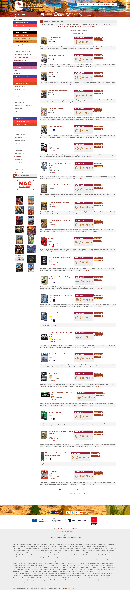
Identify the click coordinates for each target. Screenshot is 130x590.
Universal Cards (84, 577)
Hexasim (32, 561)
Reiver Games (53, 571)
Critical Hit (28, 550)
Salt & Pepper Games (92, 571)
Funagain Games (73, 557)
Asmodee (38, 546)
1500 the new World (54, 37)
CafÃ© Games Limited (45, 548)
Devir (91, 550)
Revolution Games (71, 571)
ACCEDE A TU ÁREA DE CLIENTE (106, 4)
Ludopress (65, 565)
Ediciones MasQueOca (92, 552)
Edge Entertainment (72, 552)
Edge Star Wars (81, 552)
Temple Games (58, 575)
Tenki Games (66, 575)
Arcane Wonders (98, 544)
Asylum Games (45, 546)
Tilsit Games (96, 575)
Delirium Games (75, 550)
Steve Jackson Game (106, 573)
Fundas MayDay (82, 557)
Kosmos (40, 563)
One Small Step (111, 567)
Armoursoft (16, 546)
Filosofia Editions (17, 557)
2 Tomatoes (22, 544)
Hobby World (56, 561)
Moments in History (18, 567)
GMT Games (91, 559)
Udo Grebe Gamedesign (69, 577)
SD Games (33, 573)
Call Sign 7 (54, 548)
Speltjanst (97, 573)
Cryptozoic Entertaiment (38, 550)
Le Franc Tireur (91, 563)
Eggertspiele (27, 554)
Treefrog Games (17, 577)
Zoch (34, 582)
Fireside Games (36, 557)
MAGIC (70, 565)
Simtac (82, 573)
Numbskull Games (84, 567)
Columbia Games (90, 548)
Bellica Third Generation (102, 546)
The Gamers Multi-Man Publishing (78, 575)
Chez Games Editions (68, 548)
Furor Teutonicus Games (93, 557)
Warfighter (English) (55, 412)
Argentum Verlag (110, 544)
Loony (36, 565)
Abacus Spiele (36, 544)
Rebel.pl (41, 571)
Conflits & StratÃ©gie (110, 548)
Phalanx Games (76, 569)
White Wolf (63, 580)
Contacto (51, 537)
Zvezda (38, 582)
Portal (91, 569)
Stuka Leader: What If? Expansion (61, 392)
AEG (66, 544)
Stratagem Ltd (16, 575)
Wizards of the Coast (84, 580)
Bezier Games (16, 548)
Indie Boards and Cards (84, 561)
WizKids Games (94, 580)
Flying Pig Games (57, 557)
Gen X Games (73, 559)
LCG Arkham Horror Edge (55, 563)
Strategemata (24, 575)
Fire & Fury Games (27, 557)
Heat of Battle (25, 561)
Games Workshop (49, 559)
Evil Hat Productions (65, 554)
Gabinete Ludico (107, 557)
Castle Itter (52, 144)
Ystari (22, 582)
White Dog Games (44, 580)
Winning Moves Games (72, 580)
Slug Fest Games (89, 573)
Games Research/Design (37, 559)
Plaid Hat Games (85, 569)
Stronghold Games (33, 575)
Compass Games (99, 548)
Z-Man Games (28, 582)
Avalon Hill (82, 546)
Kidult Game (34, 563)
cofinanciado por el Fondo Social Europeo (67, 528)
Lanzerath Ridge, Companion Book (59, 257)
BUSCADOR (92, 4)
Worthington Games (110, 580)
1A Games (15, 544)
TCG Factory (51, 575)
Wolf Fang (101, 580)
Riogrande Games (81, 571)
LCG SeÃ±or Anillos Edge (81, 563)
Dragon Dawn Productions (19, 552)
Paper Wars (43, 569)
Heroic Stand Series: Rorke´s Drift (59, 185)
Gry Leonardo (109, 559)
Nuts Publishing (94, 567)
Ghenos (79, 559)
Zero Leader (53, 471)
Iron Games (109, 561)
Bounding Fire (35, 548)
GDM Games (58, 559)
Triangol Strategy (26, 577)
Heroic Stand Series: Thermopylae (59, 220)
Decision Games (66, 550)
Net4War (51, 567)
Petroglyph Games (66, 569)
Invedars (103, 561)
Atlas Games (53, 546)
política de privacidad (68, 588)
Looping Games (42, 565)
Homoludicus (63, 561)
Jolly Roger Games (25, 563)
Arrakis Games (23, 546)
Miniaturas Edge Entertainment (97, 565)
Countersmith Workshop (19, 550)
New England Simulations (60, 567)
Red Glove (46, 571)
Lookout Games (30, 565)
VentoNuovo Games (102, 577)
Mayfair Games (85, 565)
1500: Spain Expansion (56, 126)
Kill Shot (50, 238)
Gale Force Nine (17, 559)
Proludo (105, 569)
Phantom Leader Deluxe (56, 313)
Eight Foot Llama (35, 554)
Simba (69, 573)
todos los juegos (67, 26)
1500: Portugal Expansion (56, 108)
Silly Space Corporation (61, 573)
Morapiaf (26, 567)
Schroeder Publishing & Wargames (21, 573)
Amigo (84, 544)
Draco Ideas (112, 550)
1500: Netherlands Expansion (57, 90)
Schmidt (100, 571)
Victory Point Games (18, 580)
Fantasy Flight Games (96, 554)
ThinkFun (90, 575)
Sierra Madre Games (49, 573)
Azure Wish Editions (91, 546)
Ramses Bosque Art (26, 571)
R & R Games (16, 571)
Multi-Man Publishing (34, 567)
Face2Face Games (85, 554)
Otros (38, 569)
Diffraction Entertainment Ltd (100, 550)
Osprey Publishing (31, 569)
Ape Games (90, 544)
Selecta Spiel (40, 573)
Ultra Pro (78, 577)
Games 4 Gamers (26, 559)
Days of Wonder (57, 550)
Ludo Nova (59, 565)
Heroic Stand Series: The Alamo (59, 202)
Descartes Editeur (84, 550)
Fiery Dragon (105, 554)
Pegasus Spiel (50, 569)
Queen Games (111, 569)
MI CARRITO (83, 4)
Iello (77, 561)
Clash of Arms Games (79, 548)
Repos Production (62, 571)
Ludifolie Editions (51, 565)
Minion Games (109, 565)
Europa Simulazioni (55, 554)
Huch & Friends (71, 561)
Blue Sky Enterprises (26, 548)
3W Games (29, 544)
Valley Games (92, 577)
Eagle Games (63, 552)
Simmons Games (76, 573)
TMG (101, 575)
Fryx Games (65, 557)
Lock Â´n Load (109, 563)
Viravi (25, 580)
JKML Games (16, 563)
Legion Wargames (100, 563)
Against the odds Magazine (75, 544)
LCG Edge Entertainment (68, 563)
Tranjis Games (106, 575)
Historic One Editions (47, 561)
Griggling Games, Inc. (100, 559)
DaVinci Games (49, 550)
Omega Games (102, 567)
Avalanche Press (74, 546)
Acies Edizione (60, 544)
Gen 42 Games (65, 559)
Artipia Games (31, 546)
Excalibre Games (75, 554)
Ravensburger (34, 571)
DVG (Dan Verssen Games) (52, 552)
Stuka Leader (53, 373)
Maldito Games (76, 565)
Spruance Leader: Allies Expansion (60, 354)
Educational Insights (18, 554)
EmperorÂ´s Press (45, 554)
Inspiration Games (95, 561)
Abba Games (43, 544)
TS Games (34, 577)
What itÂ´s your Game (33, 580)
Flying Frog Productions (46, 557)
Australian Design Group (63, 546)
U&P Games (50, 577)
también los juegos (87, 26)
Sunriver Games (43, 575)
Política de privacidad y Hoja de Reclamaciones (68, 537)
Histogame (38, 561)
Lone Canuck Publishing (19, 565)
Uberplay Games (58, 577)
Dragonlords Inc (31, 552)
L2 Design (45, 563)
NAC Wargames (44, 567)
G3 (101, 557)
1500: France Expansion (56, 73)
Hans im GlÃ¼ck (17, 561)
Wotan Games (16, 582)
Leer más (97, 48)
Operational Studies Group (19, 569)
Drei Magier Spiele (40, 552)
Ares (104, 544)
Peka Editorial (58, 569)
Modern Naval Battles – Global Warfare (61, 295)
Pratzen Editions (98, 569)
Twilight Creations (41, 577)
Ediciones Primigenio (104, 552)
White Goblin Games (54, 580)
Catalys (60, 548)
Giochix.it (84, 559)
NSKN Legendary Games (73, 567)
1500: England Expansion (56, 55)
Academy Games (52, 544)
